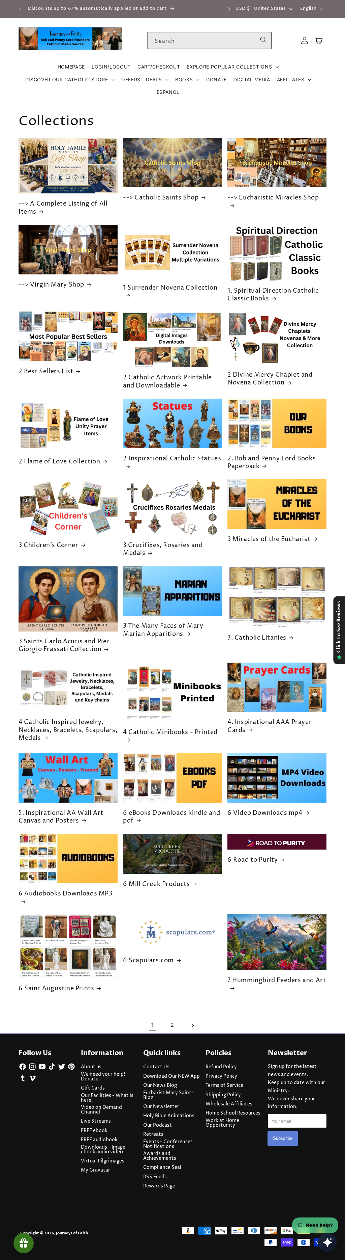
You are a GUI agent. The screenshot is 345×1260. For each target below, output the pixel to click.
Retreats (153, 1134)
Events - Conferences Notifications (168, 1144)
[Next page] (192, 1025)
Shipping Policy (223, 1095)
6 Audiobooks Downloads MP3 (66, 894)
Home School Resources (233, 1113)
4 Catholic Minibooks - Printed (170, 732)
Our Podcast (157, 1125)
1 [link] (152, 1025)
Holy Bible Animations (168, 1116)
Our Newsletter (161, 1106)
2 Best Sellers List (46, 371)
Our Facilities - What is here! (107, 1098)
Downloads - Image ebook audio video (103, 1149)
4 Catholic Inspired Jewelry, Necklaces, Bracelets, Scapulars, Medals (68, 730)
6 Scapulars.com (148, 960)
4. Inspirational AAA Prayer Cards (269, 726)
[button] (232, 66)
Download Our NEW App (171, 1076)
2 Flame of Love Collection (59, 461)
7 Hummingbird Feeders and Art (276, 980)
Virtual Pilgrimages (102, 1161)
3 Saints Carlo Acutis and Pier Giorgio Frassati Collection (64, 645)
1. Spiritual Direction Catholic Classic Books (273, 295)
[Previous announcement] (20, 9)
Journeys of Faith (72, 1233)
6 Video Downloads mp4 (265, 813)
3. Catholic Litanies (256, 638)
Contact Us (156, 1067)
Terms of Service (224, 1085)
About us (91, 1067)
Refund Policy (221, 1067)
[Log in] (304, 40)
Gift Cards (93, 1088)
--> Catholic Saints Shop (160, 198)
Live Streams (96, 1121)
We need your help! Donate (103, 1076)
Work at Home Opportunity (222, 1123)
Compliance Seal (162, 1167)
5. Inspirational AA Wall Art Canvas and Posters (61, 817)
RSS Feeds (155, 1177)
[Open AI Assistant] (327, 1242)
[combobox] (209, 40)
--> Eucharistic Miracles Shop (273, 198)
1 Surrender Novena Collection (170, 288)
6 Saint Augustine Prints (56, 988)
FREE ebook (94, 1130)
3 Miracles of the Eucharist (268, 539)
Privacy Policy (221, 1076)
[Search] (263, 40)
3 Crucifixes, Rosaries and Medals (163, 549)
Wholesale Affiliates (229, 1104)
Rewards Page (159, 1186)
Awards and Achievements (159, 1156)
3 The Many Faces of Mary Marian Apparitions (163, 630)
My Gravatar (95, 1170)
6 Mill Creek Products (156, 884)
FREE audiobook (99, 1139)
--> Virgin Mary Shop (51, 285)
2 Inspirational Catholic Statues (172, 459)
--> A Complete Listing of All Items (63, 208)
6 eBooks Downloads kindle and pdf (171, 817)
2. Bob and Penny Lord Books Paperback (271, 463)
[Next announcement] (229, 9)
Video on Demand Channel (101, 1110)
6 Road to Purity (252, 860)
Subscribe (282, 1138)
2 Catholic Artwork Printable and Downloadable (167, 382)
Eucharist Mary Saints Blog (168, 1095)
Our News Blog (160, 1085)
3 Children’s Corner (48, 545)
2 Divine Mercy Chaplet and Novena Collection (270, 379)
